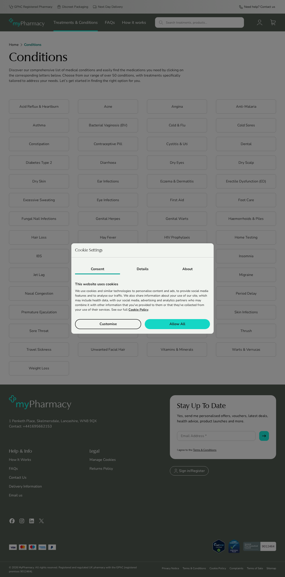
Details (143, 269)
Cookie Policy (138, 310)
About (187, 269)
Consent (97, 269)
